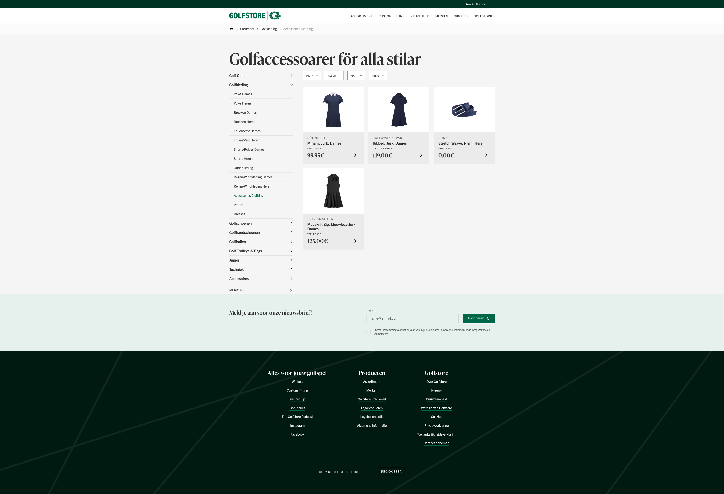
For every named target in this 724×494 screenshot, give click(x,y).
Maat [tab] (354, 75)
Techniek (236, 269)
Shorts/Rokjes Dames (249, 149)
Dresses (239, 214)
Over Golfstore (475, 4)
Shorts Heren (243, 158)
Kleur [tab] (332, 75)
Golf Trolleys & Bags (245, 250)
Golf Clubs (237, 75)
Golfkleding (269, 29)
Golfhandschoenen (244, 232)
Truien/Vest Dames (247, 131)
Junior (234, 260)
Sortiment (247, 29)
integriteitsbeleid (481, 329)
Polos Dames (243, 94)
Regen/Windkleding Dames (253, 177)
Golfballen (237, 241)
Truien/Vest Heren (246, 140)
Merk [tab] (309, 75)
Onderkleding (243, 168)
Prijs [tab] (375, 75)
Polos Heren (242, 103)
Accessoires (239, 278)
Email (372, 311)
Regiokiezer (391, 471)
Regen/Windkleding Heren (252, 186)
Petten (238, 204)
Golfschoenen (240, 223)
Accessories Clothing (248, 195)
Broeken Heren (244, 121)
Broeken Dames (245, 112)
